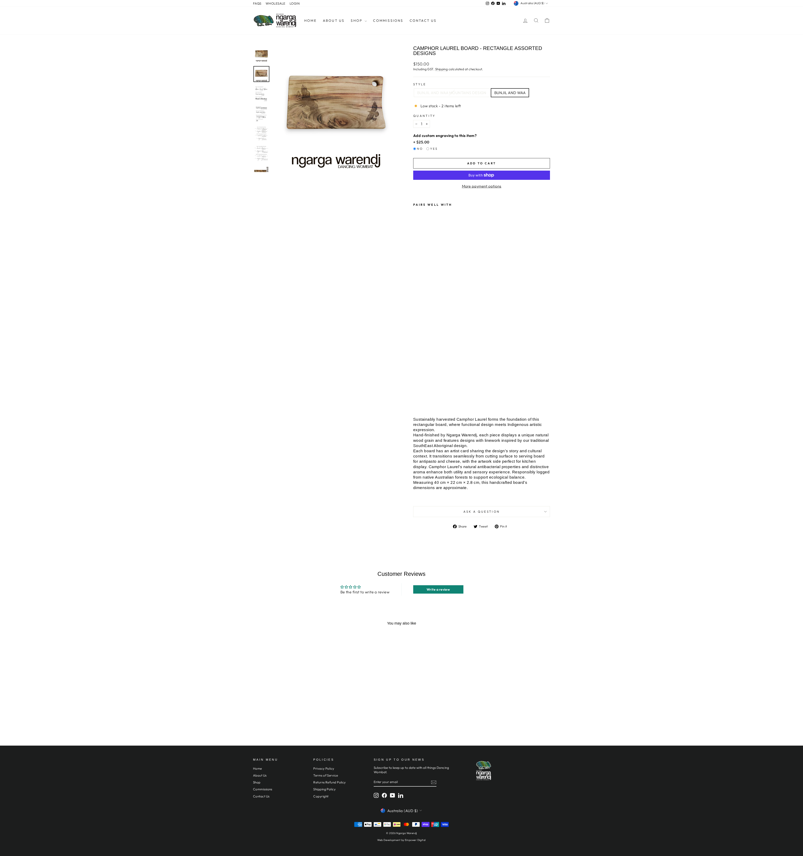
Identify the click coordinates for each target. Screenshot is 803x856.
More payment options (481, 186)
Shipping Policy (324, 789)
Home (310, 20)
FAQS (257, 3)
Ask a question (481, 512)
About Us (334, 20)
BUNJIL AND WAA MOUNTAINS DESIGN (451, 92)
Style (419, 84)
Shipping (441, 69)
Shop (357, 20)
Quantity (424, 116)
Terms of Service (325, 775)
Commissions (388, 20)
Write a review (438, 589)
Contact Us (423, 20)
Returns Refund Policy (329, 782)
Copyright (320, 796)
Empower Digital (415, 840)
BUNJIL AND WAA (510, 92)
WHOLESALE (275, 3)
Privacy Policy (323, 768)
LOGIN (295, 3)
